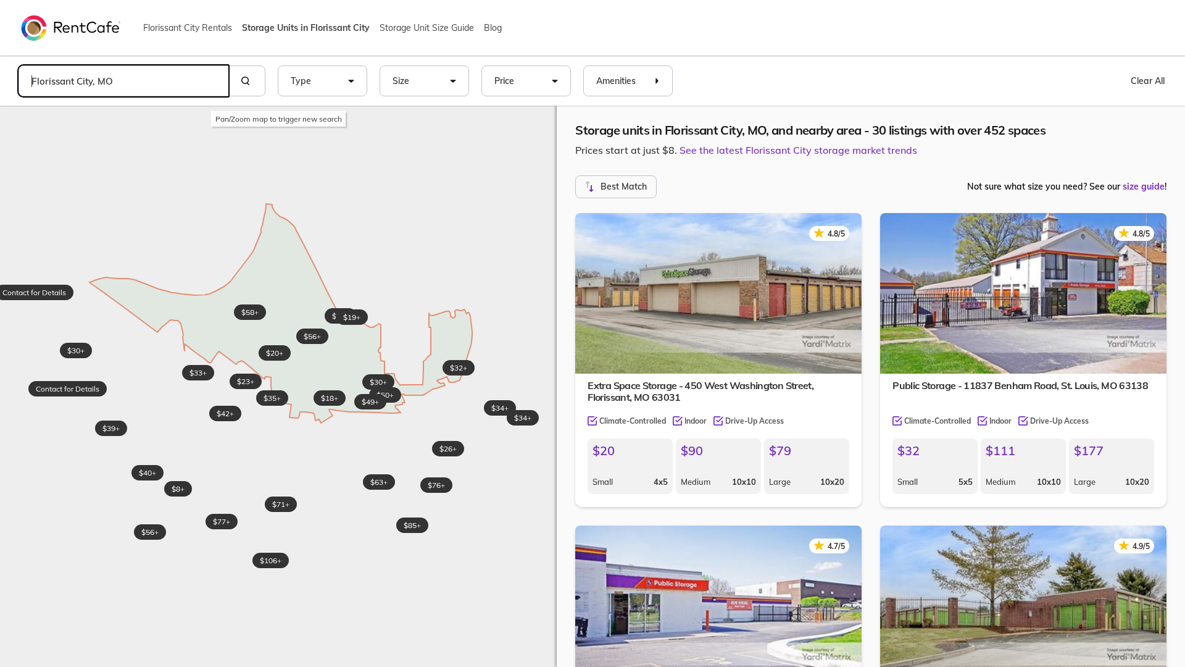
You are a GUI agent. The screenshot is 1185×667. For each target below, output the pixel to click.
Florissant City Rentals (187, 27)
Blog (493, 27)
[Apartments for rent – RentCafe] (71, 27)
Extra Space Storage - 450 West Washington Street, (700, 391)
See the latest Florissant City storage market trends (798, 150)
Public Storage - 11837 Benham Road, (1020, 385)
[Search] (246, 80)
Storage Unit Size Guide (427, 27)
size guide (1144, 186)
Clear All (1148, 80)
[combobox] (123, 80)
